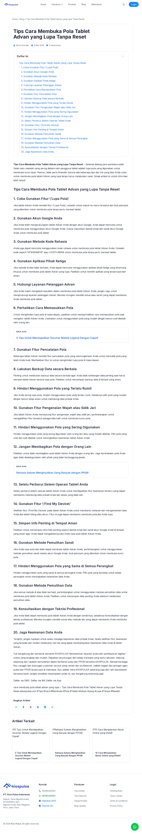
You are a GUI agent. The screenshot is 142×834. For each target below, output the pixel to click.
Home (43, 4)
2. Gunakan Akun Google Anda (37, 71)
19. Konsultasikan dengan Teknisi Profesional (44, 147)
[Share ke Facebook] (23, 707)
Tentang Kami (116, 791)
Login (133, 4)
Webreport (96, 4)
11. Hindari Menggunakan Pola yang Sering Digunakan (49, 111)
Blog (84, 4)
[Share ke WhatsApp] (16, 707)
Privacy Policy (116, 806)
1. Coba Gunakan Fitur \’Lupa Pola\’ (39, 67)
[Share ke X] (30, 707)
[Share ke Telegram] (45, 707)
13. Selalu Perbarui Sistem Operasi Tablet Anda (46, 120)
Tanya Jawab (116, 796)
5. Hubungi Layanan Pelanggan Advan (41, 85)
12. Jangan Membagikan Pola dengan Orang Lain (47, 116)
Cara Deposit (80, 796)
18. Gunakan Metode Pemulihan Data (40, 142)
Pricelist (72, 4)
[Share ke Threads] (38, 707)
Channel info (47, 806)
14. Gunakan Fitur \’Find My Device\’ (40, 125)
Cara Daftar (79, 791)
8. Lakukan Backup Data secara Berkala (42, 98)
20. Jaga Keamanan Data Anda (37, 151)
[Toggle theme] (124, 4)
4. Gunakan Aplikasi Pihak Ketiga (38, 80)
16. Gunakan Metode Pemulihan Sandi (41, 134)
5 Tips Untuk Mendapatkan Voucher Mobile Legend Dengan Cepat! (57, 337)
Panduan (56, 4)
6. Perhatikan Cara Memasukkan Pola (41, 89)
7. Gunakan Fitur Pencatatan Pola (39, 94)
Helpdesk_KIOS (49, 801)
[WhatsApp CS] (135, 827)
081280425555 (48, 796)
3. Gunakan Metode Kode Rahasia (39, 76)
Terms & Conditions (119, 801)
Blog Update (80, 806)
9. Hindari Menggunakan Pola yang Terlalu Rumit (47, 103)
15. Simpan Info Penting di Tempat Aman (42, 129)
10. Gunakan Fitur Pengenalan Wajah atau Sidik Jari (48, 107)
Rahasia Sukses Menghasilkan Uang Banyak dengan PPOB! (52, 472)
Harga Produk (80, 801)
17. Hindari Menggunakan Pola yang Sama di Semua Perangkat (54, 138)
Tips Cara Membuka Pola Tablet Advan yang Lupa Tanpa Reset (52, 63)
